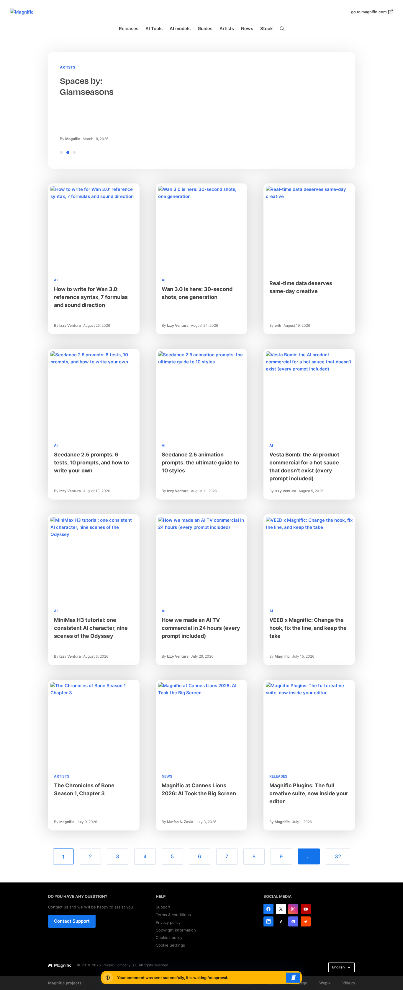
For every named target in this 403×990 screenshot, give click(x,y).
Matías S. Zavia (180, 822)
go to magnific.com (369, 11)
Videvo (348, 983)
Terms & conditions (173, 914)
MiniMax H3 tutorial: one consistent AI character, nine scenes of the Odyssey (91, 628)
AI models (180, 28)
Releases (128, 28)
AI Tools (154, 28)
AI (56, 280)
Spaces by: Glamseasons (87, 86)
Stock (266, 28)
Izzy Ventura (70, 325)
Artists (226, 28)
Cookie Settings (170, 945)
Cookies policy (169, 937)
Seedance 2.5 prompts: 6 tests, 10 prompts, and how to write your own (91, 462)
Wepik (324, 983)
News (247, 28)
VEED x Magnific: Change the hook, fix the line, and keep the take (308, 628)
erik (278, 325)
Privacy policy (168, 922)
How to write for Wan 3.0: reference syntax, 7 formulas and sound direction (91, 297)
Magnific (72, 138)
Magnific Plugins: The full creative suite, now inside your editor (308, 793)
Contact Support (72, 921)
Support (163, 907)
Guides (205, 28)
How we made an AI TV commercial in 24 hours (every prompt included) (201, 628)
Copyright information (176, 930)
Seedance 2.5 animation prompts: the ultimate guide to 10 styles (200, 462)
